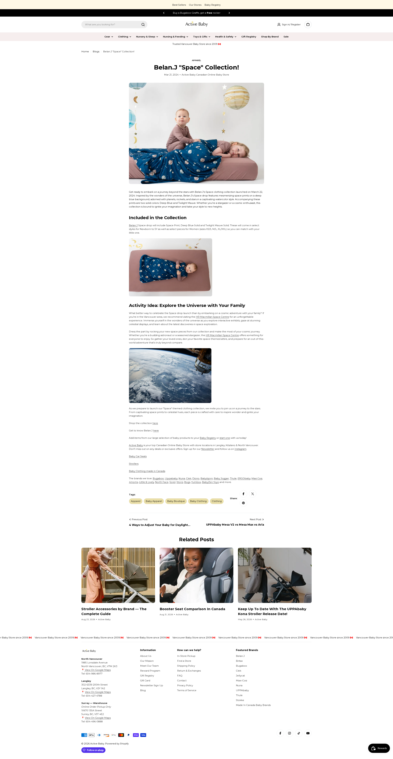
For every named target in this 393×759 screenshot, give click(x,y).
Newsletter (207, 448)
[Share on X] (252, 494)
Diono (195, 478)
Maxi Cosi (256, 478)
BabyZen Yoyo (210, 482)
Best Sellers (179, 4)
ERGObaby (244, 478)
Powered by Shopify (117, 743)
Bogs (187, 482)
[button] (164, 13)
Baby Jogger (221, 478)
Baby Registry (212, 4)
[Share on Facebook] (243, 494)
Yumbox (196, 482)
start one (225, 437)
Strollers (133, 463)
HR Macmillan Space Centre (212, 316)
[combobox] (114, 24)
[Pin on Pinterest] (243, 503)
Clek (188, 478)
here (155, 423)
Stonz (180, 482)
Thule (233, 478)
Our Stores (195, 4)
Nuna (182, 478)
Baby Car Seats (138, 456)
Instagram (240, 448)
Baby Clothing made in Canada (147, 471)
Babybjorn (206, 478)
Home (85, 51)
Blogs (96, 51)
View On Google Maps (97, 669)
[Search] (143, 24)
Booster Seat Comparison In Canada (192, 609)
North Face (161, 482)
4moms (133, 482)
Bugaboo (158, 478)
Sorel (172, 482)
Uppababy (171, 478)
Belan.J (133, 225)
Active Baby (136, 445)
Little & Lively (146, 482)
